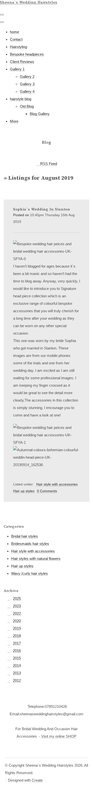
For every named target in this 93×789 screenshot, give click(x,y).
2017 (17, 643)
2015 (17, 658)
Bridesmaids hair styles (30, 544)
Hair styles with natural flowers (36, 558)
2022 (17, 613)
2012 (17, 680)
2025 (17, 598)
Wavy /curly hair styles (29, 573)
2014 (17, 665)
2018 (17, 636)
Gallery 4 (27, 91)
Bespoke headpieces (27, 54)
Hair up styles (23, 491)
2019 (17, 628)
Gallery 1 (17, 69)
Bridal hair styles (24, 536)
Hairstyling (18, 47)
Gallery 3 (27, 84)
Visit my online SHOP (58, 736)
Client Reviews (22, 62)
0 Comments (47, 491)
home (14, 32)
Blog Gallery (40, 114)
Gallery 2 (27, 76)
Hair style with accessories (57, 484)
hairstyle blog (20, 99)
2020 (17, 621)
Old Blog (27, 106)
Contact (16, 39)
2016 (17, 651)
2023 (17, 606)
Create (37, 780)
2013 (17, 673)
